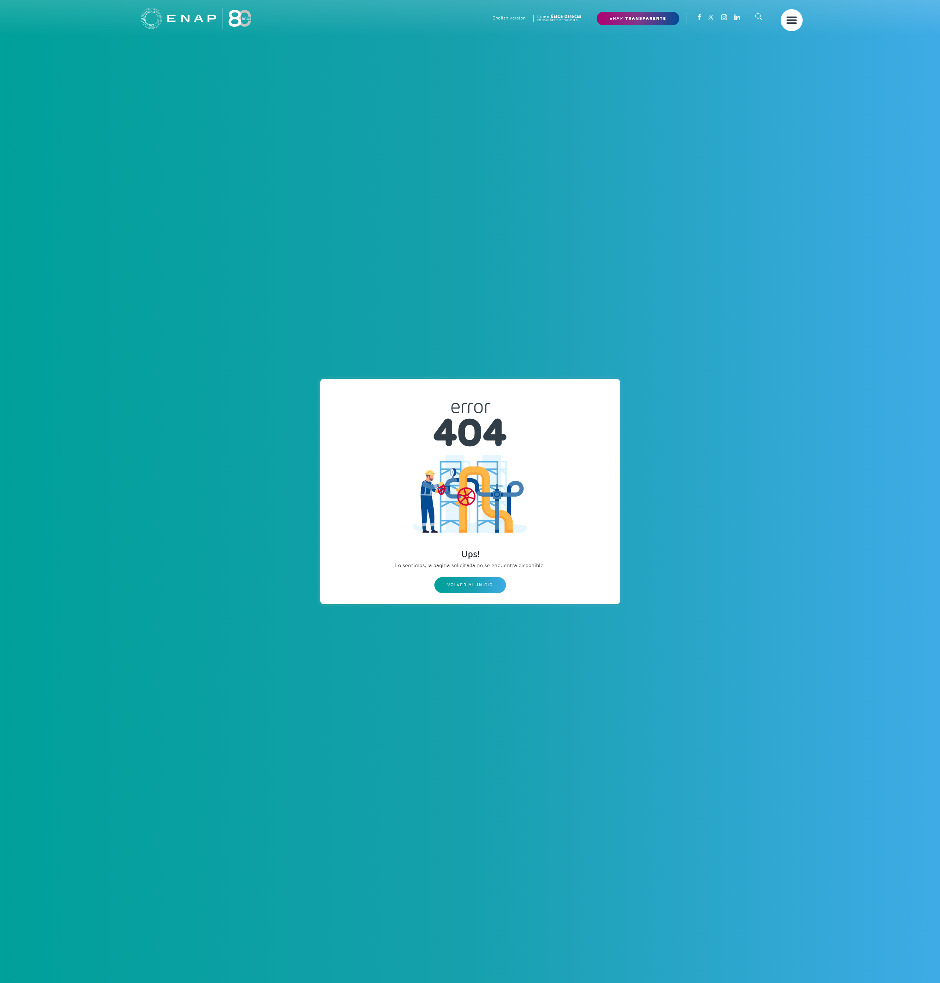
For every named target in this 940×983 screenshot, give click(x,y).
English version (509, 18)
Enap (638, 18)
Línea (559, 18)
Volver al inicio (470, 584)
